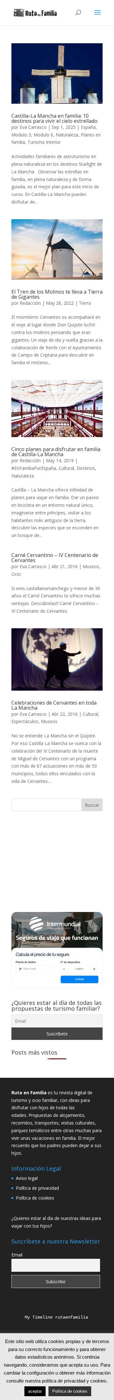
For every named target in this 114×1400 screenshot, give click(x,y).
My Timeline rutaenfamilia (51, 1317)
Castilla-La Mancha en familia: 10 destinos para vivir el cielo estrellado (54, 118)
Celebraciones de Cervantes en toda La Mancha (54, 705)
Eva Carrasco (33, 127)
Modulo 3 (21, 135)
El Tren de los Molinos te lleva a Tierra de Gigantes (57, 294)
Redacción (30, 303)
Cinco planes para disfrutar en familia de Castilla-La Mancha (55, 452)
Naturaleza (67, 135)
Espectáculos (24, 721)
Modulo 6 (43, 135)
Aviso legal (27, 1178)
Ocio (16, 574)
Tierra (85, 303)
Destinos (86, 468)
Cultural (66, 468)
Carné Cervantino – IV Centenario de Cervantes (54, 558)
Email (16, 1255)
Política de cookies (35, 1198)
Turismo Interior (44, 142)
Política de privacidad (37, 1188)
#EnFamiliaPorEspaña (33, 468)
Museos (91, 566)
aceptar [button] (35, 1391)
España (88, 127)
